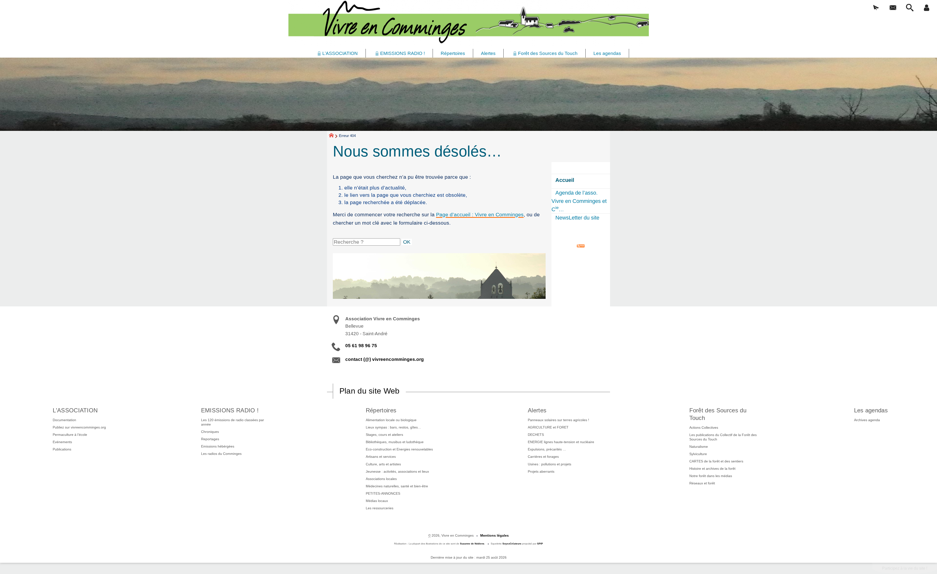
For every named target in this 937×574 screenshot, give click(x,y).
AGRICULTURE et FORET (548, 427)
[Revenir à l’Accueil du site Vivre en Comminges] (468, 23)
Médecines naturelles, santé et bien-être (397, 486)
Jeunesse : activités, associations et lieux (397, 471)
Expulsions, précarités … (547, 449)
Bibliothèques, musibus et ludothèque (395, 442)
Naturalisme (698, 447)
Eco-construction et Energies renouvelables (399, 449)
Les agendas (871, 410)
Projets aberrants (541, 471)
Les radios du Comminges (221, 454)
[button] (876, 8)
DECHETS (536, 435)
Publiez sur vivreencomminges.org (79, 427)
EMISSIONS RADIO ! (230, 410)
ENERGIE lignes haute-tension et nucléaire (561, 442)
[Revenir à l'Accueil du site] (333, 136)
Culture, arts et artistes (383, 464)
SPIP (540, 543)
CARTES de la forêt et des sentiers (716, 461)
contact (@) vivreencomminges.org (384, 359)
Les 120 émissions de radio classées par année (232, 422)
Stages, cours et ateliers (384, 435)
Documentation (64, 420)
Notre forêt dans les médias (710, 476)
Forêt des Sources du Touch (717, 414)
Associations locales (381, 479)
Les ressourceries (379, 508)
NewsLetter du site (577, 218)
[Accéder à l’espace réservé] (926, 8)
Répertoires (381, 410)
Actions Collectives (703, 427)
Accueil (564, 180)
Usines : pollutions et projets (549, 464)
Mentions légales (494, 535)
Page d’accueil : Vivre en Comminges (480, 214)
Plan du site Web (369, 390)
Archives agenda (867, 420)
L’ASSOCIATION (75, 410)
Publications (62, 449)
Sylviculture (698, 454)
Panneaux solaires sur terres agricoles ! (558, 420)
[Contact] (893, 8)
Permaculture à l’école (70, 435)
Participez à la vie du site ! (904, 568)
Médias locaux (377, 501)
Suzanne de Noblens (472, 543)
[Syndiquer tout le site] (581, 245)
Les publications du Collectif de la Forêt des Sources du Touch (723, 437)
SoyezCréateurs (511, 543)
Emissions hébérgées (217, 446)
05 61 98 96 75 (361, 345)
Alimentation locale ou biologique (391, 420)
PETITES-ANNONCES (383, 493)
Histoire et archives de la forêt (712, 468)
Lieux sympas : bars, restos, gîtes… (393, 427)
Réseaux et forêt (702, 483)
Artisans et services (381, 457)
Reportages (210, 439)
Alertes (537, 410)
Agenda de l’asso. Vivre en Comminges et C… (579, 201)
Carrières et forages (543, 457)
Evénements (62, 442)
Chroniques (210, 432)
